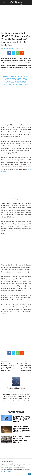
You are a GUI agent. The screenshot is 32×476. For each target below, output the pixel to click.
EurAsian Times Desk (8, 48)
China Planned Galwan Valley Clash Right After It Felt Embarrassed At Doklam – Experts (24, 367)
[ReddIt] (22, 53)
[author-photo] (16, 386)
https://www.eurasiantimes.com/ (16, 391)
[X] (13, 53)
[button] (4, 2)
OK (29, 473)
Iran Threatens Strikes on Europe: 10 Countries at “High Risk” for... (21, 439)
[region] (16, 19)
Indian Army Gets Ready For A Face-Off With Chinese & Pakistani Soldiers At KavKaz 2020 (7, 367)
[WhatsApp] (18, 53)
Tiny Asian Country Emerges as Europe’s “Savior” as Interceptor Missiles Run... (21, 429)
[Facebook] (9, 53)
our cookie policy (6, 471)
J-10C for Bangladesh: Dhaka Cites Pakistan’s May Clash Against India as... (21, 418)
